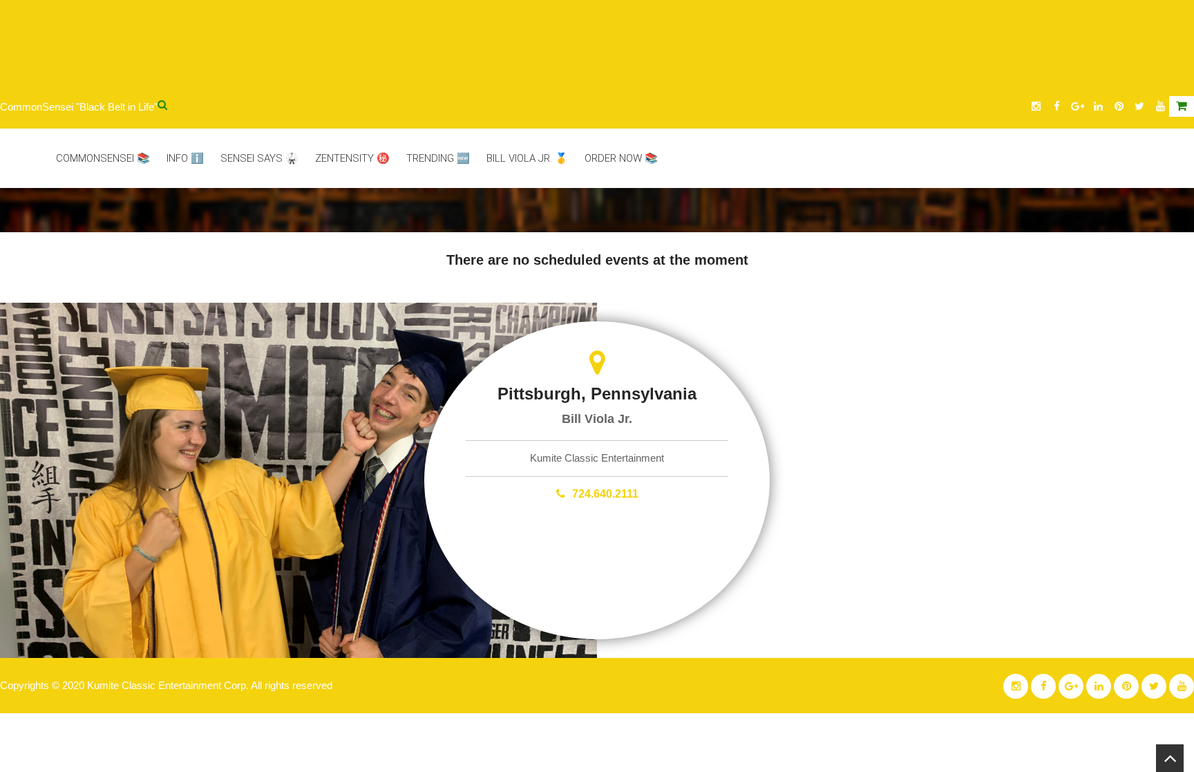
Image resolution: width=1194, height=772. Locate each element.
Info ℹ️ (185, 158)
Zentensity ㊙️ (352, 158)
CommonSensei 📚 (103, 158)
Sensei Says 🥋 (259, 158)
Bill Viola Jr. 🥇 (527, 158)
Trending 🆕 (438, 158)
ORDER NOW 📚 (621, 158)
